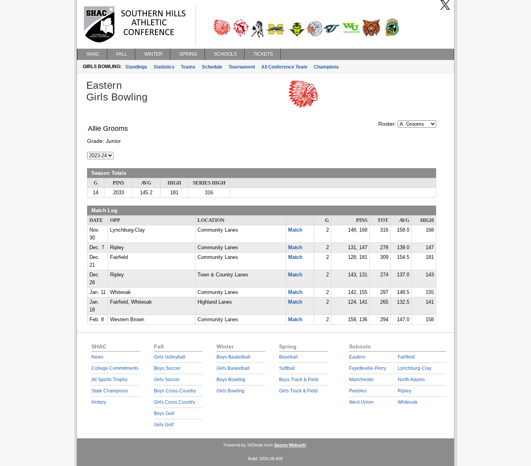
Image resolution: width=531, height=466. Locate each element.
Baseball (288, 357)
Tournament (242, 67)
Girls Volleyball (169, 357)
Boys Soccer (167, 368)
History (98, 402)
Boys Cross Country (175, 391)
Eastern (357, 357)
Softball (287, 368)
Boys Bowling (231, 379)
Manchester (361, 379)
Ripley (404, 391)
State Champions (109, 391)
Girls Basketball (233, 368)
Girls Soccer (167, 379)
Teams (188, 67)
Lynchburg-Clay (414, 368)
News (97, 357)
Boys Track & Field (298, 379)
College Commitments (114, 368)
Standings (136, 67)
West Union (361, 402)
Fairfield (406, 357)
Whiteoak (407, 402)
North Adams (411, 379)
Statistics (164, 67)
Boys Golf (164, 413)
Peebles (358, 391)
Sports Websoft (290, 445)
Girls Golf (163, 424)
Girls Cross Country (174, 402)
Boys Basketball (233, 357)
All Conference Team (284, 67)
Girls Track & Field (298, 391)
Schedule (212, 67)
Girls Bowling (231, 391)
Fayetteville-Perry (367, 368)
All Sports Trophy (109, 379)
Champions (326, 67)
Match (295, 230)
